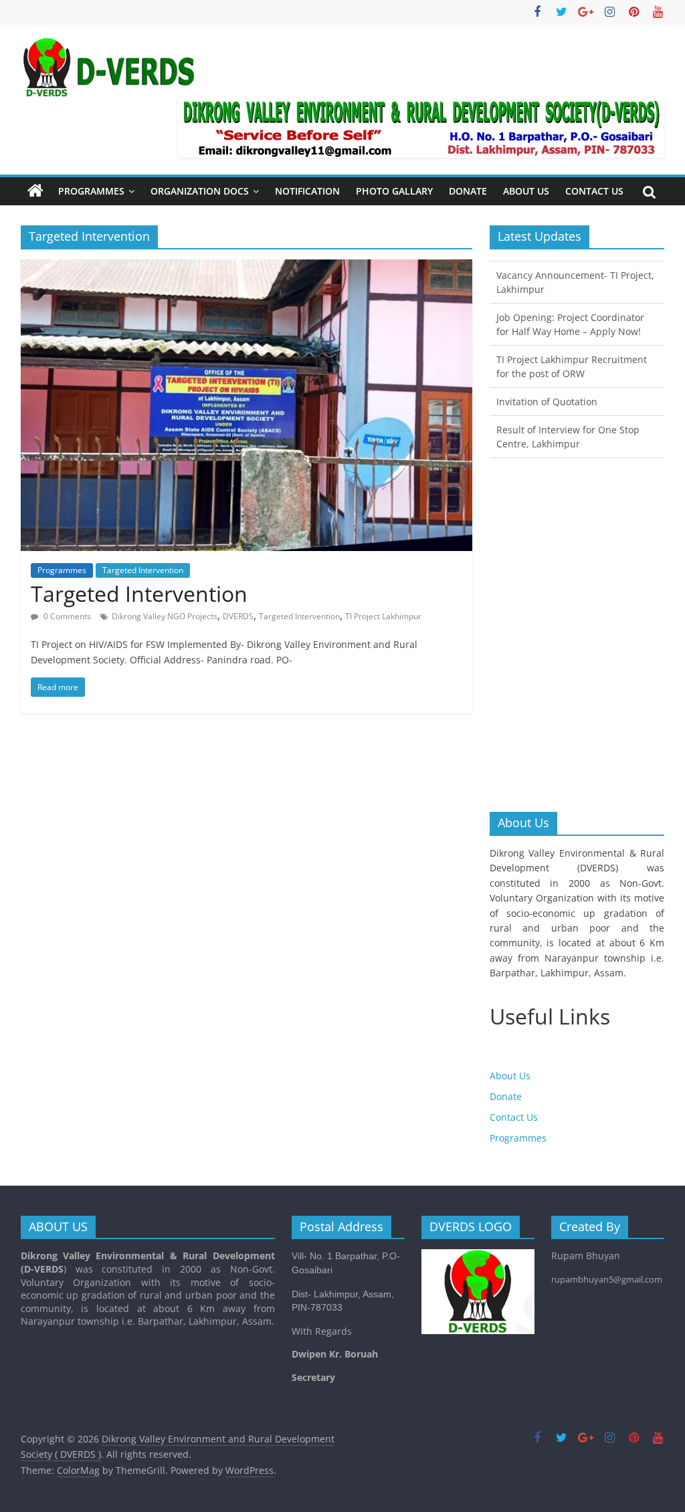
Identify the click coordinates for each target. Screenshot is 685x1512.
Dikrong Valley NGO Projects (164, 616)
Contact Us (594, 191)
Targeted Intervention (142, 570)
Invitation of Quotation (546, 399)
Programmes (91, 191)
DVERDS (238, 616)
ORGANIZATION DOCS (200, 191)
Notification (307, 191)
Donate (468, 191)
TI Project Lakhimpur (383, 616)
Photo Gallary (394, 191)
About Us (526, 191)
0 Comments (66, 616)
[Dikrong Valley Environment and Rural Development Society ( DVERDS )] (35, 191)
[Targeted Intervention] (246, 267)
